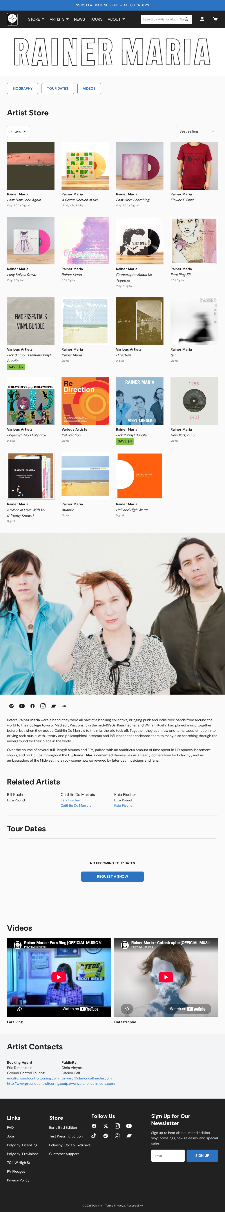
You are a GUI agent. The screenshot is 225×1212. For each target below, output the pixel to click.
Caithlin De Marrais (76, 805)
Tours (96, 19)
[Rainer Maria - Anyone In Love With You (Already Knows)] (30, 476)
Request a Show (112, 876)
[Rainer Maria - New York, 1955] (194, 401)
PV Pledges (16, 1171)
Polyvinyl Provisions (22, 1154)
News (79, 19)
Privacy (118, 1205)
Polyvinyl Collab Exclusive (70, 1145)
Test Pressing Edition (66, 1136)
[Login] (203, 19)
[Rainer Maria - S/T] (194, 321)
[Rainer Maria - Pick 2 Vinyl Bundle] (139, 401)
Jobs (11, 1136)
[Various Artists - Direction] (139, 321)
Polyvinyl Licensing (22, 1145)
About (114, 19)
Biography (23, 88)
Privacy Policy (18, 1180)
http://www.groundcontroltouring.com (37, 1083)
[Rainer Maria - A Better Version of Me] (85, 166)
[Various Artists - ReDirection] (85, 401)
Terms (109, 1205)
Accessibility (135, 1205)
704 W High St (18, 1162)
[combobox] (166, 19)
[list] (112, 981)
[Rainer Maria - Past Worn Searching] (139, 166)
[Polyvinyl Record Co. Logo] (12, 19)
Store (34, 19)
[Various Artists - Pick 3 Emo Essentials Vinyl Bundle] (30, 321)
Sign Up (202, 1155)
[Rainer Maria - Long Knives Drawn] (30, 240)
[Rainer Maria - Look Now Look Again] (30, 166)
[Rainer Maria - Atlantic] (85, 476)
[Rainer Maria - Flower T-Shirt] (194, 166)
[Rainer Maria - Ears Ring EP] (194, 240)
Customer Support (64, 1154)
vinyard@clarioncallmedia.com (87, 1078)
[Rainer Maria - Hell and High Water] (139, 476)
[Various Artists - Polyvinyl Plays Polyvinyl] (30, 401)
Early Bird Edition (63, 1127)
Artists (57, 19)
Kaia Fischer (70, 800)
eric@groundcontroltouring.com (33, 1078)
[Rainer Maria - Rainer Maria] (85, 240)
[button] (215, 19)
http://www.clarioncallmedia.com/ (88, 1083)
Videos (89, 88)
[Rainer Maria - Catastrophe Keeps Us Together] (139, 240)
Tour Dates (57, 88)
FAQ (10, 1127)
